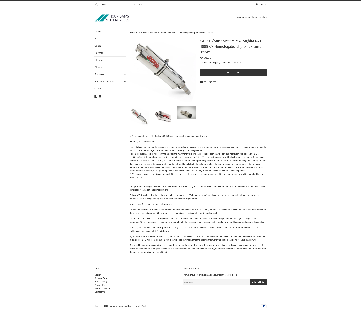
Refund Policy (100, 281)
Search (97, 275)
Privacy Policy (101, 285)
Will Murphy (142, 306)
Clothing (110, 60)
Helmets (110, 53)
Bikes (110, 38)
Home (97, 31)
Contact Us (99, 292)
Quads (97, 46)
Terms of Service (102, 288)
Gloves (110, 67)
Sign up (141, 4)
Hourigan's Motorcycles (118, 306)
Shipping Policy (101, 278)
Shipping (216, 62)
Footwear (110, 74)
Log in (132, 4)
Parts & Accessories (110, 81)
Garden (110, 88)
